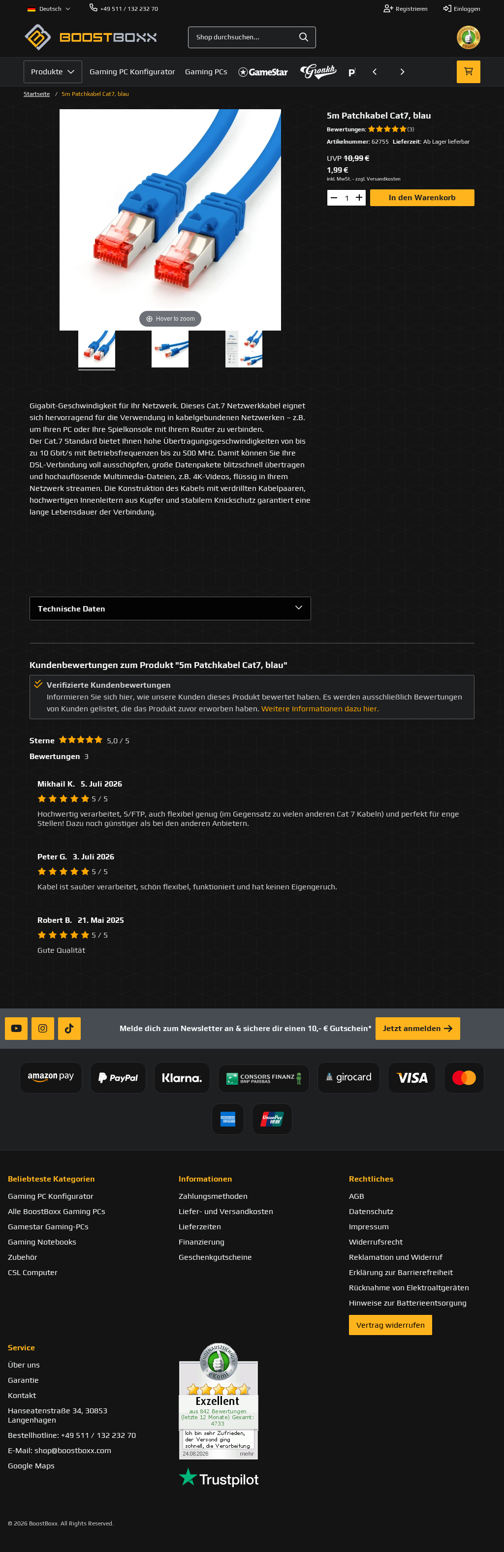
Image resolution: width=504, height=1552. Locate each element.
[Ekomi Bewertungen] (252, 1401)
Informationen (205, 1179)
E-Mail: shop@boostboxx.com (59, 1450)
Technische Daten (71, 608)
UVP (334, 158)
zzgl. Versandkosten (378, 179)
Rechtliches (371, 1179)
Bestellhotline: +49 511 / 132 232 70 (72, 1435)
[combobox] (251, 37)
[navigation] (49, 9)
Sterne (42, 740)
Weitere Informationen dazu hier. (320, 708)
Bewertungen (346, 129)
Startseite (37, 94)
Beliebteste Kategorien (51, 1179)
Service (21, 1347)
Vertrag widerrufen (390, 1325)
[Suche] (304, 37)
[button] (375, 71)
